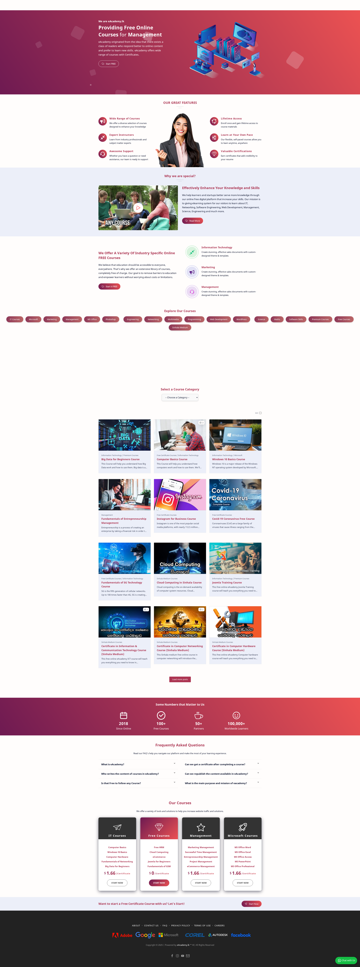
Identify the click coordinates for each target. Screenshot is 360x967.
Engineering (133, 319)
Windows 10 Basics (117, 852)
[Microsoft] (238, 455)
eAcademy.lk (183, 945)
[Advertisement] (180, 357)
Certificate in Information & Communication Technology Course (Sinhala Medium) (123, 650)
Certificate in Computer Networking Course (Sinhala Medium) (180, 648)
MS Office (92, 319)
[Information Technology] (112, 455)
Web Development (218, 319)
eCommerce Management (201, 866)
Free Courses (344, 319)
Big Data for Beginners (117, 866)
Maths (277, 319)
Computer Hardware (117, 856)
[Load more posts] (180, 679)
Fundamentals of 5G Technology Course (121, 584)
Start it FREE (111, 286)
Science (261, 319)
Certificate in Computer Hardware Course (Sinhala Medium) (234, 648)
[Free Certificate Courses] (167, 455)
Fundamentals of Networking (117, 861)
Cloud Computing (159, 852)
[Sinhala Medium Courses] (167, 578)
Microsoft (33, 319)
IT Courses (15, 319)
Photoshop (111, 319)
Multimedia (173, 319)
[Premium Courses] (130, 455)
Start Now (159, 882)
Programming (194, 319)
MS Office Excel (243, 852)
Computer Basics (117, 847)
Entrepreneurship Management (201, 856)
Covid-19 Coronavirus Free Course (233, 518)
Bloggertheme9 (226, 948)
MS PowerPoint (243, 861)
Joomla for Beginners (159, 861)
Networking (153, 319)
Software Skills (296, 319)
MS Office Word (243, 847)
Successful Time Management (201, 852)
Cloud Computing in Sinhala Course (179, 582)
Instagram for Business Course (176, 518)
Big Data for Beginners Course (120, 459)
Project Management (201, 861)
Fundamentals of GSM (159, 866)
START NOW (117, 882)
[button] (201, 422)
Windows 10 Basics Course (228, 459)
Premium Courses (320, 319)
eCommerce (159, 856)
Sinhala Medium (180, 327)
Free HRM (159, 847)
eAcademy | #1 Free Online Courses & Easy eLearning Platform (174, 948)
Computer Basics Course (172, 459)
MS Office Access (243, 856)
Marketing (52, 319)
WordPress (242, 319)
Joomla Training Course (227, 582)
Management (72, 319)
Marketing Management (201, 847)
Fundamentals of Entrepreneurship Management (123, 521)
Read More (194, 220)
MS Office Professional (243, 866)
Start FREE (111, 63)
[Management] (107, 515)
